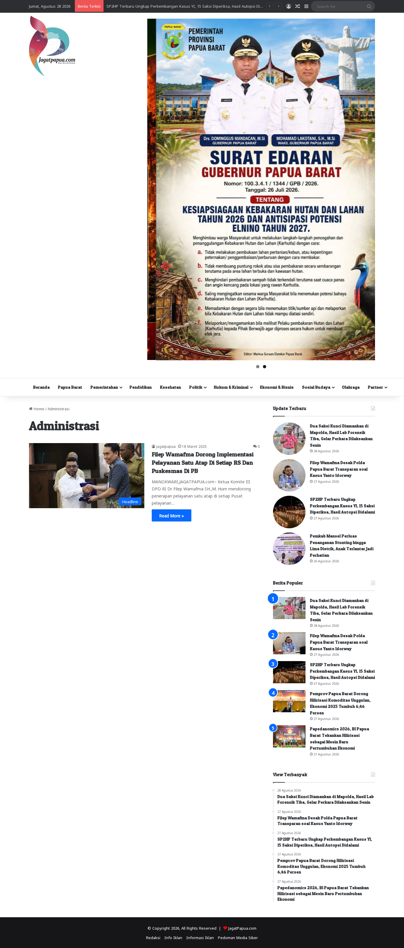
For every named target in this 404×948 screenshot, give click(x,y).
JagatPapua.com (242, 928)
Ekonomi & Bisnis (277, 387)
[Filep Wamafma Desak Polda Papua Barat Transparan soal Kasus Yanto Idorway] (289, 475)
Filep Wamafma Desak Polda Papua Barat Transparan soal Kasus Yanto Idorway (339, 469)
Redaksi (153, 937)
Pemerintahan (104, 387)
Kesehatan (170, 387)
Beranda (41, 387)
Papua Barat (70, 387)
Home (38, 408)
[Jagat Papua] (52, 46)
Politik (195, 387)
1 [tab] (257, 366)
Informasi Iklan (200, 937)
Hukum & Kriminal (231, 387)
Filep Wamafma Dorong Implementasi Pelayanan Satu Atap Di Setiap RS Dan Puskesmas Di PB (202, 462)
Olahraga (351, 387)
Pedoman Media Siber (238, 937)
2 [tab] (264, 366)
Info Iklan (173, 937)
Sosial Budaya (316, 387)
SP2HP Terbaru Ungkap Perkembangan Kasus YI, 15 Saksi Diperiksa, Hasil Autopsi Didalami (342, 505)
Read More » (171, 515)
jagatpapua (166, 446)
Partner (375, 387)
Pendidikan (141, 387)
